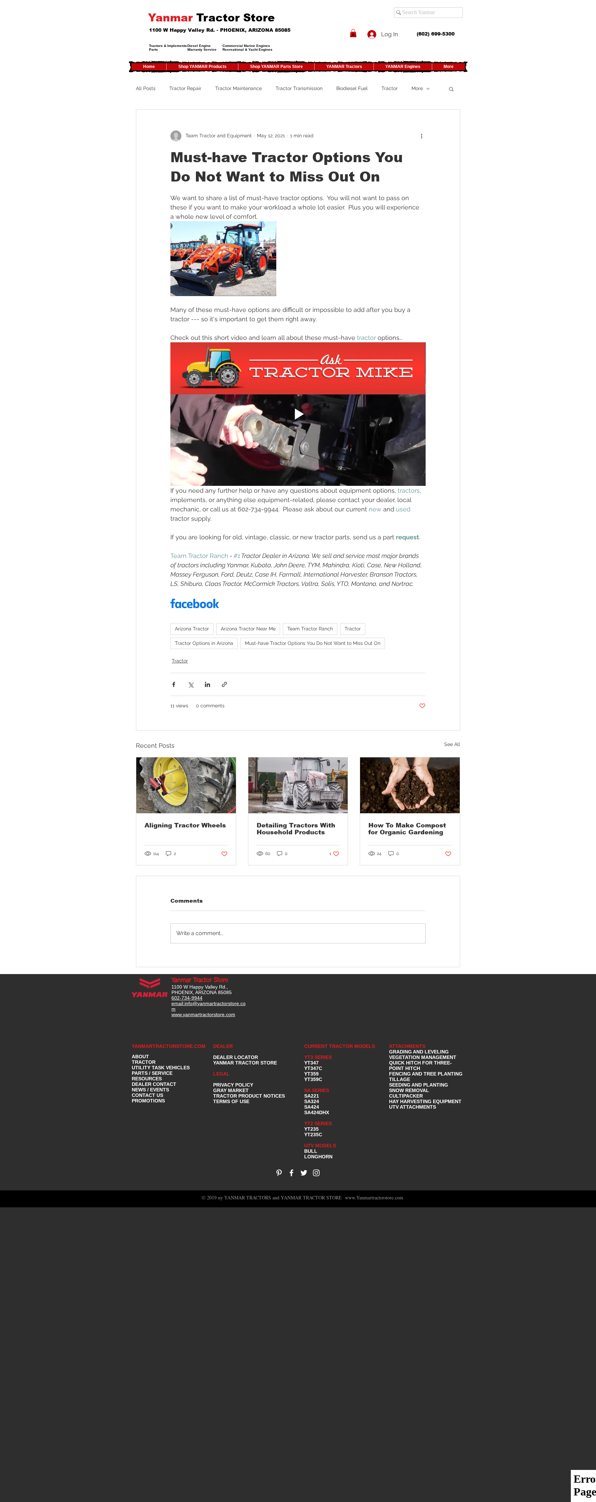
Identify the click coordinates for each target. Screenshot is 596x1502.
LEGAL (221, 1074)
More (417, 88)
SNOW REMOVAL (409, 1090)
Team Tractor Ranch (310, 628)
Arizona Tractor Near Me (248, 628)
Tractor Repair (185, 88)
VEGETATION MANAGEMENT (422, 1057)
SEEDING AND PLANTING (418, 1085)
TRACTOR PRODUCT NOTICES (249, 1096)
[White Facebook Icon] (291, 1172)
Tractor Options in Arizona (204, 643)
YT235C (313, 1134)
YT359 (311, 1074)
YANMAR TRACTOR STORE (245, 1063)
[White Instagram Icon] (316, 1172)
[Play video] (298, 414)
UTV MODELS (320, 1145)
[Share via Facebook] (173, 684)
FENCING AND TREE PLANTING (426, 1074)
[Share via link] (224, 684)
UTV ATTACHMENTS (412, 1107)
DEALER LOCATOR (235, 1057)
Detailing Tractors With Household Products (296, 829)
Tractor (389, 88)
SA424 (311, 1107)
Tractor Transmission (299, 88)
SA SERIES (316, 1090)
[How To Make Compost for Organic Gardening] (410, 785)
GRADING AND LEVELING (419, 1051)
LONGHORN (318, 1156)
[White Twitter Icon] (303, 1172)
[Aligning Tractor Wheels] (186, 785)
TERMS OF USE (231, 1101)
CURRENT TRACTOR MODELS (340, 1046)
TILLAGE (399, 1079)
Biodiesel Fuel (352, 88)
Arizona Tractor (192, 628)
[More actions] (421, 136)
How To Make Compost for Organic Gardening (407, 829)
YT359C (313, 1079)
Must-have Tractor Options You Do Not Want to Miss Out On (312, 643)
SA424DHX (316, 1112)
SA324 (311, 1101)
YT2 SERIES (318, 1123)
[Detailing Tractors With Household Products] (298, 785)
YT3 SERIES (318, 1057)
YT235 (311, 1129)
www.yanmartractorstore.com (203, 1014)
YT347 (311, 1063)
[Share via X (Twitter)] (190, 684)
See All (452, 744)
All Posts (146, 88)
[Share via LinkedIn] (207, 684)
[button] (353, 33)
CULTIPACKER (406, 1096)
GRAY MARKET (231, 1090)
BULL (310, 1151)
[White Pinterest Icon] (279, 1172)
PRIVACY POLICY (233, 1085)
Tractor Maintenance (238, 88)
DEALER (223, 1046)
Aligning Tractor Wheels (185, 825)
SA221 (311, 1096)
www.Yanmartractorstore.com (374, 1197)
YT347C (313, 1068)
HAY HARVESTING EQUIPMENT (425, 1101)
